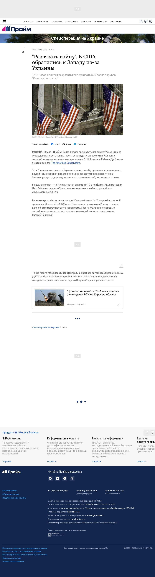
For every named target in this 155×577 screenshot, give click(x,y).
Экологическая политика (13, 561)
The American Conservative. (66, 162)
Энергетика (72, 21)
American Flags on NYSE (67, 137)
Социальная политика (11, 558)
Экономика (42, 21)
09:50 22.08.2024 (39, 50)
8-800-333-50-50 (114, 492)
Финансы (86, 21)
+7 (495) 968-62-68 (86, 492)
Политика (57, 21)
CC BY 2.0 (36, 137)
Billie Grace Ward (48, 137)
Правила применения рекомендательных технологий (24, 555)
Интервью (116, 21)
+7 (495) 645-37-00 (58, 490)
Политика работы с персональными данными (21, 551)
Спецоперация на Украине (77, 38)
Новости (28, 21)
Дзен (68, 144)
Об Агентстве (9, 490)
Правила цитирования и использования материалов (24, 548)
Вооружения (101, 21)
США (64, 327)
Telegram (81, 144)
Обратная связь (10, 494)
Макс (57, 144)
